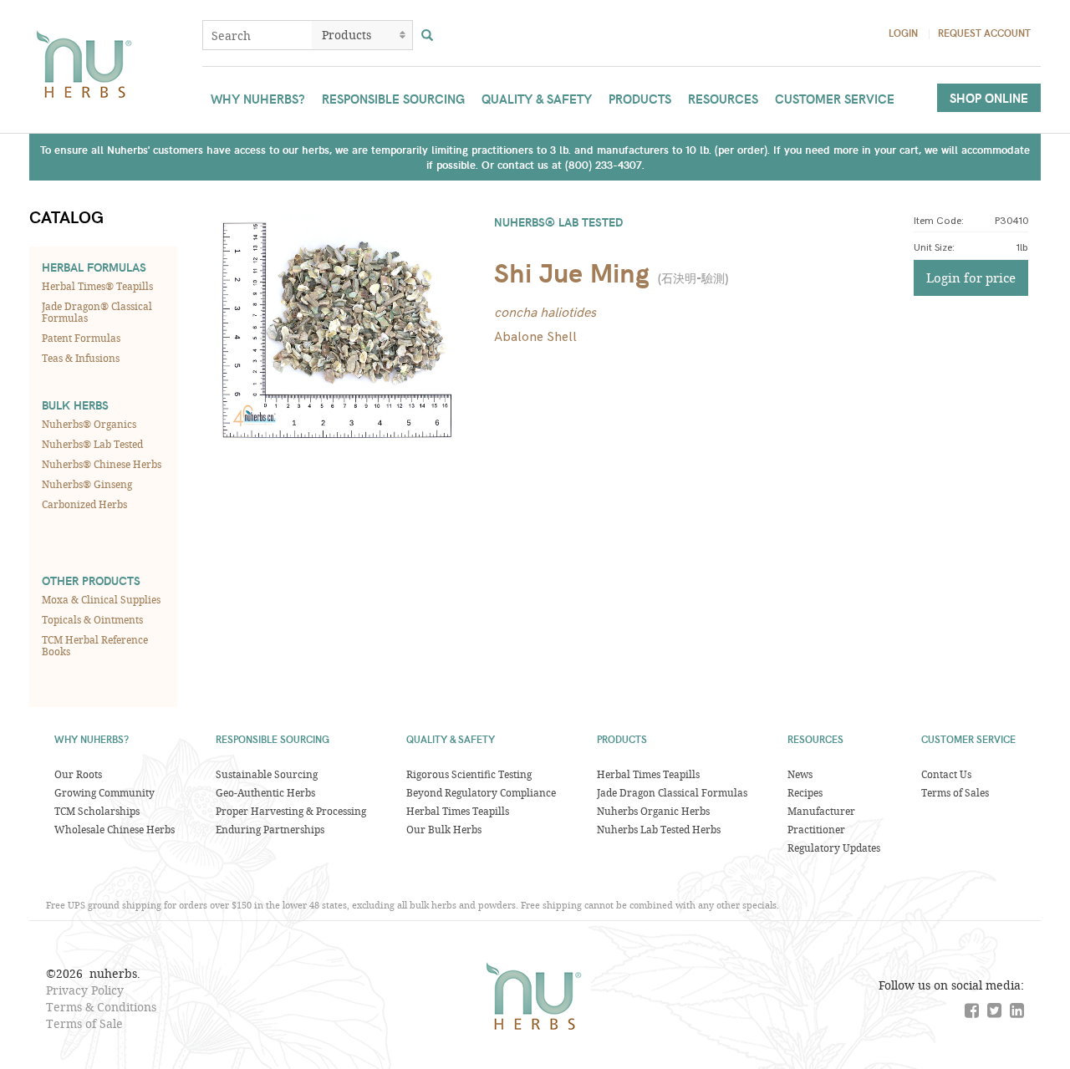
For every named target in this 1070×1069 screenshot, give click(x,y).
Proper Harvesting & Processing (291, 810)
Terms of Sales (955, 792)
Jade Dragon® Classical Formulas (97, 311)
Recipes (805, 792)
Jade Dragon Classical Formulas (672, 792)
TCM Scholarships (97, 810)
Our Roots (78, 774)
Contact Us (946, 774)
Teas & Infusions (81, 357)
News (800, 774)
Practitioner (816, 829)
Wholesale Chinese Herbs (114, 829)
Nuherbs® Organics (89, 423)
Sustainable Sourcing (267, 774)
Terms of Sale (84, 1023)
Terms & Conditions (101, 1007)
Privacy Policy (85, 990)
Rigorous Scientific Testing (469, 774)
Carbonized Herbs (84, 504)
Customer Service (834, 98)
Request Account (984, 32)
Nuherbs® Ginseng (87, 484)
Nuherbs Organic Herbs (653, 810)
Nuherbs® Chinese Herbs (101, 464)
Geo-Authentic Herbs (265, 792)
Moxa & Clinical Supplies (101, 599)
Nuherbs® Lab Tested (92, 444)
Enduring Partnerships (270, 829)
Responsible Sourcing (393, 98)
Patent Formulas (81, 337)
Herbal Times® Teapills (97, 286)
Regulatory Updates (833, 847)
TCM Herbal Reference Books (95, 645)
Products (640, 98)
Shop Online (989, 97)
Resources (723, 98)
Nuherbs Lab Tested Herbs (659, 829)
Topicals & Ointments (92, 619)
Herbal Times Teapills (457, 810)
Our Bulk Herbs (444, 829)
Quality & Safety (537, 98)
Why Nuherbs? (258, 98)
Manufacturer (821, 810)
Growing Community (104, 792)
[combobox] (257, 35)
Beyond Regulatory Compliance (481, 792)
